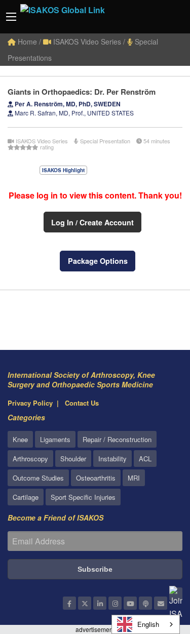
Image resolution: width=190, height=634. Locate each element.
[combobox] (145, 624)
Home (26, 41)
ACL (145, 458)
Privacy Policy (30, 403)
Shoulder (73, 458)
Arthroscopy (30, 458)
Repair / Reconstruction (117, 439)
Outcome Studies (38, 478)
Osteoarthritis (96, 478)
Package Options (98, 261)
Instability (112, 458)
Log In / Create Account (92, 222)
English (148, 624)
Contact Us (82, 403)
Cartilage (26, 497)
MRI (134, 478)
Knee (20, 439)
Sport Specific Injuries (83, 497)
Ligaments (55, 439)
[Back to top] (157, 570)
